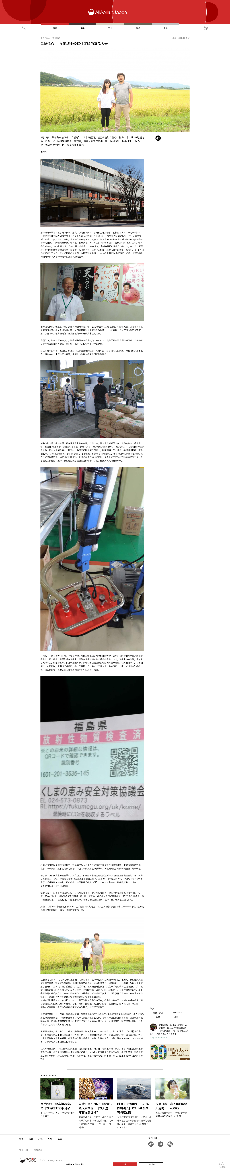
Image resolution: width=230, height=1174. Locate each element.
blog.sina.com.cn (158, 1037)
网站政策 (38, 1149)
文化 (110, 28)
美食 (83, 28)
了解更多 (151, 1164)
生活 (165, 28)
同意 (125, 1164)
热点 (138, 28)
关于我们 (23, 1149)
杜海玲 (43, 151)
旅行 (55, 28)
